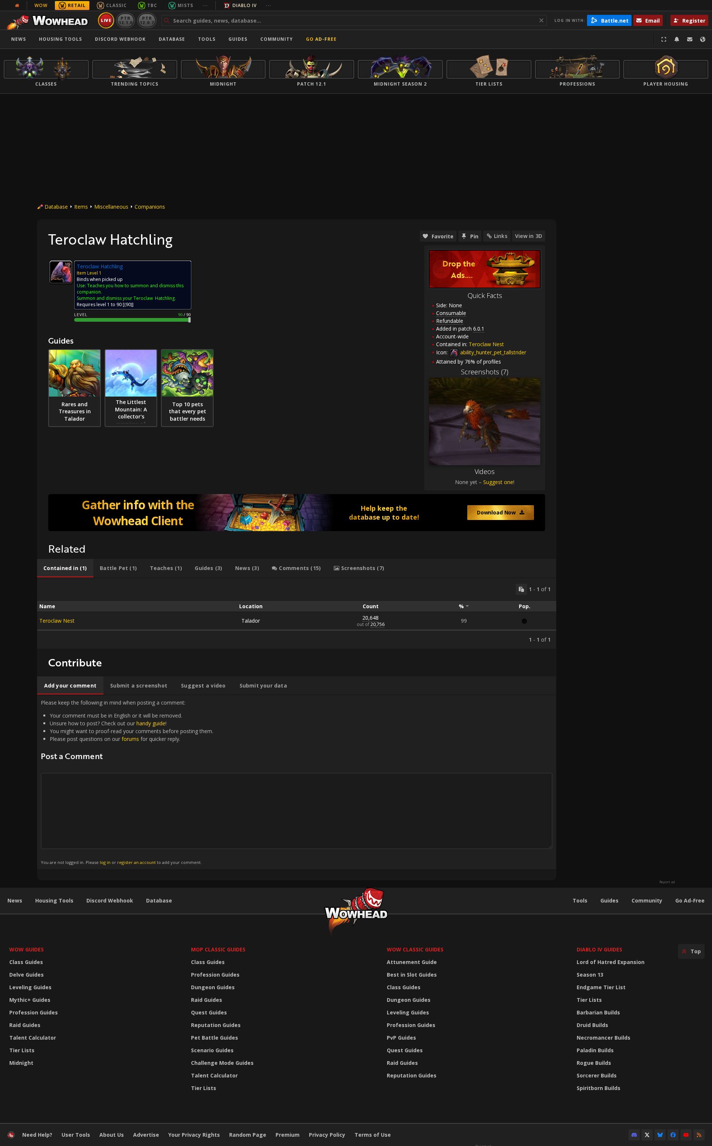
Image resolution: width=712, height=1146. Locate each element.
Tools (580, 900)
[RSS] (699, 1134)
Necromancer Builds (603, 1037)
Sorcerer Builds (597, 1075)
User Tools (76, 1134)
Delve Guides (26, 974)
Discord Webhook (120, 39)
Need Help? (37, 1134)
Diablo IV (245, 5)
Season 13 (590, 974)
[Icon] (60, 272)
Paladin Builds (595, 1050)
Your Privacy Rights (194, 1134)
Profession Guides (33, 1012)
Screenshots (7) (484, 371)
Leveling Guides (30, 987)
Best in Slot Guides (412, 974)
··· (205, 5)
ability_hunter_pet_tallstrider (492, 352)
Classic (116, 5)
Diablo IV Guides (599, 949)
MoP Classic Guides (218, 949)
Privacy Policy (327, 1134)
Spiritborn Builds (598, 1088)
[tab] (65, 568)
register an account (136, 862)
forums (130, 738)
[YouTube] (686, 1134)
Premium (288, 1134)
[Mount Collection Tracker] (296, 512)
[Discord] (634, 1134)
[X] (647, 1134)
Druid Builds (592, 1025)
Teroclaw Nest (486, 344)
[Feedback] (689, 39)
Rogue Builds (594, 1062)
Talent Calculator (32, 1037)
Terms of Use (373, 1134)
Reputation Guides (216, 1025)
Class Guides (26, 962)
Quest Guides (209, 1012)
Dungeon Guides (213, 987)
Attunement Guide (412, 962)
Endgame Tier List (601, 987)
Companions (150, 206)
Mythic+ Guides (29, 999)
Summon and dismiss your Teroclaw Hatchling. (126, 298)
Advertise (146, 1134)
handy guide (150, 723)
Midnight (21, 1062)
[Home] (49, 20)
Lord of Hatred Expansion (611, 962)
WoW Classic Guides (415, 949)
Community (276, 39)
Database (172, 39)
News (18, 39)
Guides (237, 39)
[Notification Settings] (676, 39)
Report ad (667, 882)
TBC (152, 5)
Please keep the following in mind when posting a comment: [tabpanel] (127, 782)
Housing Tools (54, 900)
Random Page (247, 1134)
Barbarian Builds (598, 1012)
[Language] (702, 39)
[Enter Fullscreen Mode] (663, 39)
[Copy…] (521, 589)
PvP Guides (401, 1037)
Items (81, 206)
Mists (185, 5)
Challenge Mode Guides (222, 1062)
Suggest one (498, 482)
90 (128, 304)
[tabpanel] (296, 613)
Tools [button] (206, 39)
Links (500, 235)
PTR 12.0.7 (147, 20)
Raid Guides (24, 1025)
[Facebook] (673, 1134)
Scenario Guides (212, 1050)
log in (105, 862)
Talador (250, 620)
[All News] (17, 5)
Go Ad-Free (321, 39)
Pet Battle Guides (214, 1037)
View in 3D (528, 235)
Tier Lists (21, 1050)
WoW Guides (26, 949)
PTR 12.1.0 (125, 20)
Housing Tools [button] (60, 39)
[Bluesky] (660, 1134)
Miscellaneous (111, 206)
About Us (111, 1134)
